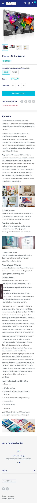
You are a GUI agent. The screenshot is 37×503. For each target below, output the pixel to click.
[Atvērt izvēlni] (3, 3)
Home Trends (6, 61)
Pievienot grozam (18, 93)
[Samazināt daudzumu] (13, 85)
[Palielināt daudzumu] (24, 85)
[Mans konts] (29, 3)
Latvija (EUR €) (7, 481)
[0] (33, 3)
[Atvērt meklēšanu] (25, 3)
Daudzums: (5, 85)
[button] (10, 105)
